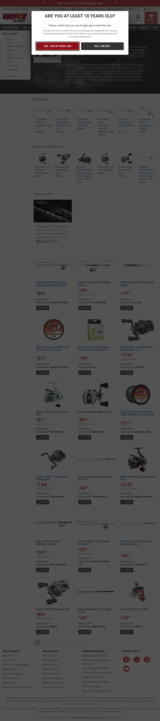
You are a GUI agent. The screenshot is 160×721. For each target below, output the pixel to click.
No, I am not (102, 46)
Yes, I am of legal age (57, 46)
